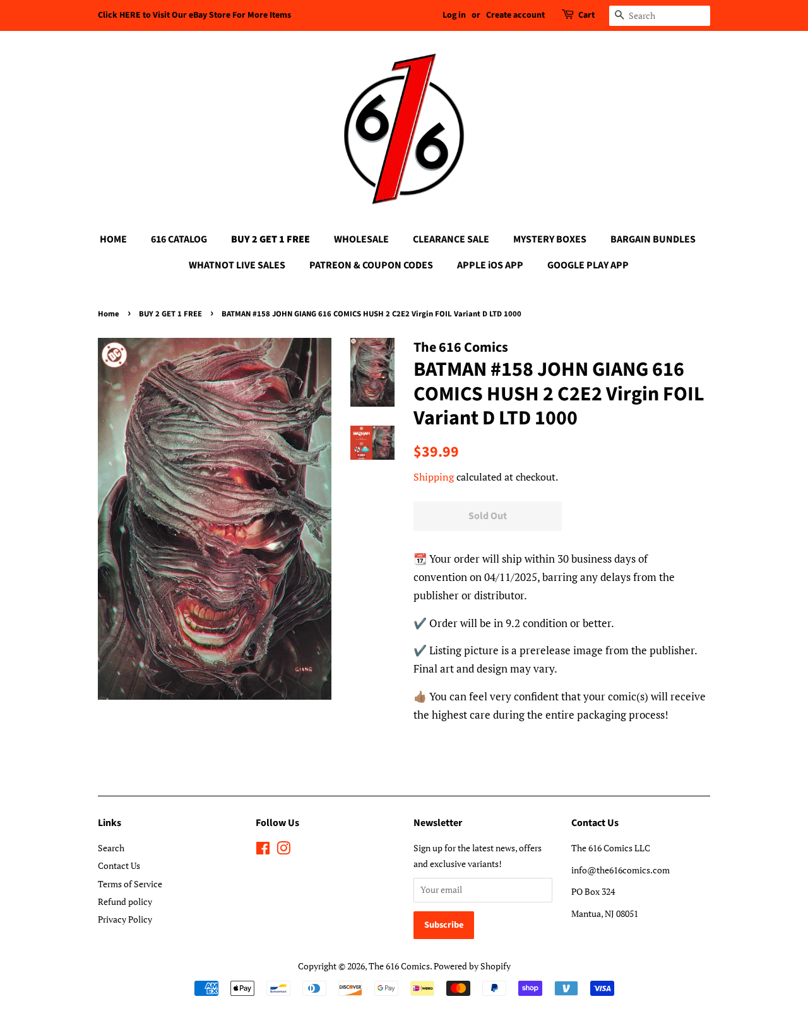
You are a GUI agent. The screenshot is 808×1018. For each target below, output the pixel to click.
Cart (586, 15)
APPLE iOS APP (490, 265)
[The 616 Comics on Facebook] (263, 850)
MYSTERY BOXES (549, 239)
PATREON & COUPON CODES (371, 265)
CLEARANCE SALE (451, 239)
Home (108, 314)
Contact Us (119, 865)
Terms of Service (130, 884)
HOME (113, 239)
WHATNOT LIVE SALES (237, 265)
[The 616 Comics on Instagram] (283, 850)
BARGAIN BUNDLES (653, 239)
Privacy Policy (125, 919)
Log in (454, 15)
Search (111, 848)
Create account (515, 15)
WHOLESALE (361, 239)
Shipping (433, 477)
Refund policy (125, 901)
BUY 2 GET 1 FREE (270, 239)
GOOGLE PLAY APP (588, 265)
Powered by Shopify (472, 966)
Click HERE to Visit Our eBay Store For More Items (194, 15)
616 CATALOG (179, 239)
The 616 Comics (399, 966)
